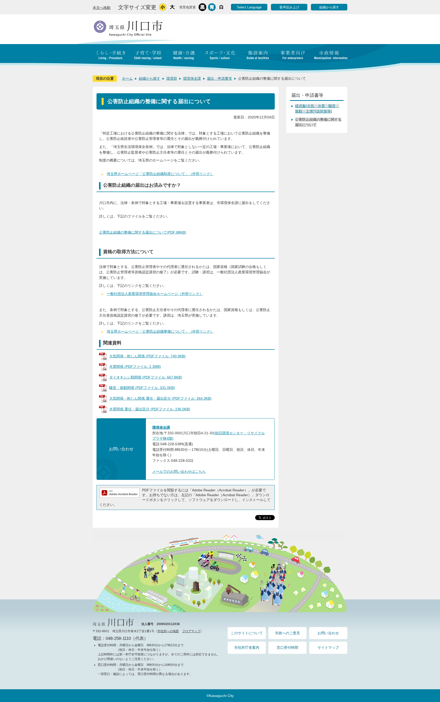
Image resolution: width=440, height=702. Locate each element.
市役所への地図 (168, 631)
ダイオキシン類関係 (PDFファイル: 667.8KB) (145, 377)
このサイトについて (247, 633)
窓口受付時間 (287, 647)
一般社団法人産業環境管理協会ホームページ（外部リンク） (155, 294)
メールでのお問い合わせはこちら (179, 471)
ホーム (127, 78)
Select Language (249, 7)
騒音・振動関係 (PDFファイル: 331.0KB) (142, 388)
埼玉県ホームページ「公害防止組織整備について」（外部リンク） (160, 331)
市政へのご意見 (287, 633)
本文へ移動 (102, 8)
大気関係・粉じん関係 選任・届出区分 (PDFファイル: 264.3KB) (160, 398)
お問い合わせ (328, 633)
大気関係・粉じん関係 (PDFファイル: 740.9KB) (147, 356)
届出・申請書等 (219, 78)
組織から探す (329, 7)
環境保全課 (192, 78)
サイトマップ (328, 647)
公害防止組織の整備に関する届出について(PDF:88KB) (142, 232)
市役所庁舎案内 (246, 647)
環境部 (171, 78)
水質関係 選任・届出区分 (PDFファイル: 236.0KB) (149, 409)
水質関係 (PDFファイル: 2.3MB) (135, 366)
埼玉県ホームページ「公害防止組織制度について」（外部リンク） (160, 174)
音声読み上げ (289, 7)
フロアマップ (191, 631)
